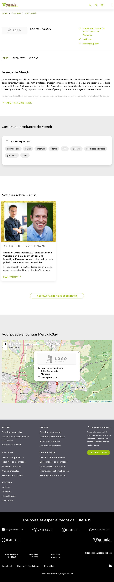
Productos (19, 58)
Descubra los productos (13, 457)
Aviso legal (7, 566)
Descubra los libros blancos (53, 457)
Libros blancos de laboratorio (54, 461)
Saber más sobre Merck (19, 102)
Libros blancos (9, 496)
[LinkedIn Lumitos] (110, 566)
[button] (57, 383)
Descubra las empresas (50, 432)
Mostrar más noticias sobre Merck (57, 295)
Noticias (33, 58)
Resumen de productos (12, 475)
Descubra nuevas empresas (52, 436)
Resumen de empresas (50, 445)
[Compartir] (96, 5)
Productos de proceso (12, 466)
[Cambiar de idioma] (102, 5)
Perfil (6, 58)
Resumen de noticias (11, 444)
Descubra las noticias (12, 432)
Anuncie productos (10, 470)
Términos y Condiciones (28, 566)
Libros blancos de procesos (52, 466)
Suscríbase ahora (98, 452)
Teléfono (87, 39)
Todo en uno (7, 500)
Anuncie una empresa (50, 441)
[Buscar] (90, 5)
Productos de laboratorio (14, 461)
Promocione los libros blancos (54, 470)
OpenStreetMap (106, 401)
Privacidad (49, 566)
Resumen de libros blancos (52, 475)
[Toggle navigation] (110, 5)
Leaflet (94, 401)
